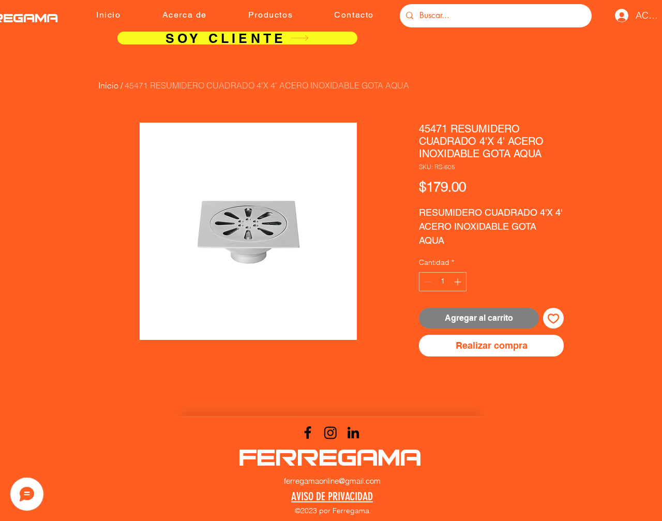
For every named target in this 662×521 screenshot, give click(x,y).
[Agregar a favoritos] (553, 318)
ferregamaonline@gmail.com (332, 481)
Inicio (108, 85)
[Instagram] (330, 432)
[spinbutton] (442, 282)
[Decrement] (426, 282)
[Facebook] (307, 432)
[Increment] (458, 282)
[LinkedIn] (353, 432)
